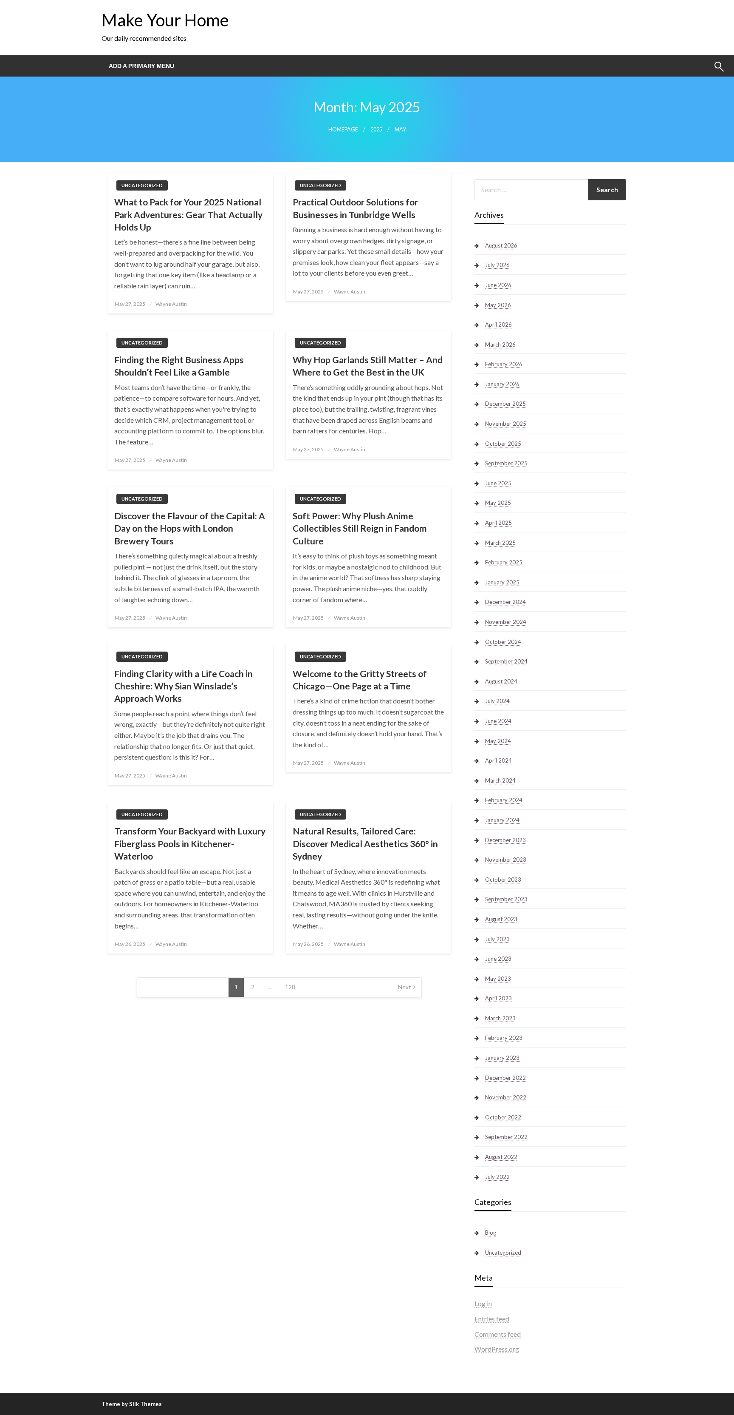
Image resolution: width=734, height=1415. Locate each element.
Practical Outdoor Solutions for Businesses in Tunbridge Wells (355, 207)
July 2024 (497, 701)
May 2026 (498, 305)
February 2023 (503, 1037)
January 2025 (502, 582)
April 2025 (498, 522)
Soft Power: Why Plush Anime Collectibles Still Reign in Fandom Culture (360, 528)
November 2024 (505, 621)
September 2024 (506, 661)
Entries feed (491, 1319)
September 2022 (506, 1136)
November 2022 (505, 1097)
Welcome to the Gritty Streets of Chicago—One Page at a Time (360, 679)
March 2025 (500, 542)
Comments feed (497, 1334)
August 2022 (501, 1156)
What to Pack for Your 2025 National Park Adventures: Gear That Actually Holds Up (188, 214)
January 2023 (502, 1057)
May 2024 (498, 740)
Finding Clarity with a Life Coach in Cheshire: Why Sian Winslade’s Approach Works (183, 686)
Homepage (343, 129)
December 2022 (505, 1077)
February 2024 (503, 800)
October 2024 (503, 641)
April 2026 (498, 324)
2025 (376, 129)
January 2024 (502, 820)
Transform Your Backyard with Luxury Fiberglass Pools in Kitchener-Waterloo (189, 843)
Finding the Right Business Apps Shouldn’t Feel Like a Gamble (179, 365)
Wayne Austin (171, 304)
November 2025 (505, 423)
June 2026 (498, 285)
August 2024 (501, 681)
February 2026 (503, 364)
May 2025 (498, 502)
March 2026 (500, 344)
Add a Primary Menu (141, 66)
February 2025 (503, 562)
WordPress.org (496, 1349)
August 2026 (501, 245)
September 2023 (506, 899)
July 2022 (497, 1176)
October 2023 (503, 879)
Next (404, 987)
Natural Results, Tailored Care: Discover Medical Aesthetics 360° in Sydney (365, 843)
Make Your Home (165, 20)
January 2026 (502, 384)
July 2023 (497, 939)
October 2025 (503, 443)
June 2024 (498, 720)
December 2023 (505, 840)
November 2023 (505, 859)
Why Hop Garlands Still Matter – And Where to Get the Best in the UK (368, 365)
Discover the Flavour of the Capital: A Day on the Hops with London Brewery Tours (189, 528)
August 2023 (501, 919)
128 (290, 987)
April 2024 (498, 760)
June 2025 (498, 483)
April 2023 (498, 998)
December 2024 (505, 601)
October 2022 (503, 1117)
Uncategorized (142, 185)
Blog (490, 1232)
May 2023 (498, 978)
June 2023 (498, 958)
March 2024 (500, 780)
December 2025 (505, 403)
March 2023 (500, 1018)
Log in (483, 1303)
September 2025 (506, 463)
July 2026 (497, 265)
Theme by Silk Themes (132, 1404)
